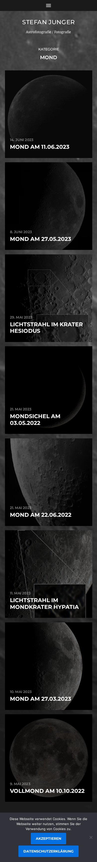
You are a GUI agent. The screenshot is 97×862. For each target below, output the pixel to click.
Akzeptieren (48, 838)
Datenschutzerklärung (48, 851)
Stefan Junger (48, 22)
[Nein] (90, 837)
